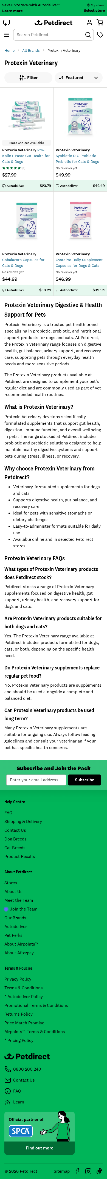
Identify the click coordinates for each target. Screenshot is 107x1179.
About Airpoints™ (21, 944)
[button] (6, 22)
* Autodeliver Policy (23, 996)
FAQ (8, 813)
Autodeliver (15, 926)
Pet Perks (13, 935)
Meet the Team (18, 900)
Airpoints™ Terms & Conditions (34, 1031)
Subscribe (84, 780)
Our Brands (15, 918)
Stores (10, 883)
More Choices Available (26, 143)
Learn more (12, 10)
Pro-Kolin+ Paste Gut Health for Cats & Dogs (26, 156)
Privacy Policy (17, 979)
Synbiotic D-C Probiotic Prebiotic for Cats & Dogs (77, 156)
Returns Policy (18, 1014)
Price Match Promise (24, 1023)
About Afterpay (19, 953)
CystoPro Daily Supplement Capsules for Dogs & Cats (79, 260)
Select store (94, 10)
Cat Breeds (15, 848)
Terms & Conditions (23, 988)
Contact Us (15, 830)
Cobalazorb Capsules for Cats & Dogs (23, 260)
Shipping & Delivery (23, 821)
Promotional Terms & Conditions (36, 1005)
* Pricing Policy (18, 1040)
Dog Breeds (15, 839)
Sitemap (62, 1171)
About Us (13, 891)
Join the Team (24, 909)
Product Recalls (19, 856)
